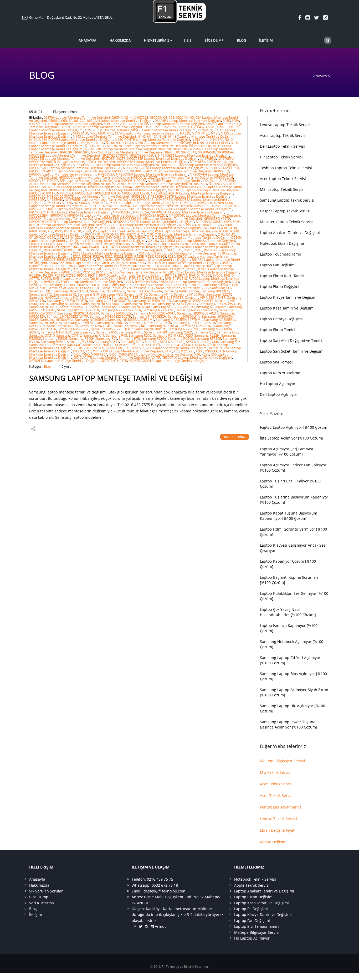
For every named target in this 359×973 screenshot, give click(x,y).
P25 (128, 228)
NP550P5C (202, 205)
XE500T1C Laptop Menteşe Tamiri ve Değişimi (197, 357)
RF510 (81, 275)
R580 (141, 262)
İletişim (266, 40)
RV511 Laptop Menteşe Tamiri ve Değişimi (85, 278)
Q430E (128, 237)
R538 (61, 259)
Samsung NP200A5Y (210, 307)
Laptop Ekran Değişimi (279, 286)
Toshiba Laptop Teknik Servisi (286, 167)
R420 (175, 243)
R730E (116, 269)
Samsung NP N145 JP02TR (163, 297)
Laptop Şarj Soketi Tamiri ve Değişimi (292, 351)
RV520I (49, 281)
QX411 (34, 243)
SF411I (200, 344)
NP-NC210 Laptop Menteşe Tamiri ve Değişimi (120, 149)
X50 (197, 354)
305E (226, 120)
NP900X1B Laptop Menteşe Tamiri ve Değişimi (103, 215)
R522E (119, 256)
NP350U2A (65, 193)
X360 (199, 351)
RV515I (170, 278)
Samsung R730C (153, 338)
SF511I (99, 348)
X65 (76, 357)
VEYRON (215, 348)
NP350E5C (75, 190)
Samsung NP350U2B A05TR (150, 322)
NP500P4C (52, 202)
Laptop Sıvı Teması (276, 362)
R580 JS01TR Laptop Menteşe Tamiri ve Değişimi (183, 262)
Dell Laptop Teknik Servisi (282, 146)
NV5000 (226, 224)
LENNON (205, 130)
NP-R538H (81, 152)
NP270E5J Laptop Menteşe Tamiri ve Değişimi (64, 158)
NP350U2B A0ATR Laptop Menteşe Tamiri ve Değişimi (192, 193)
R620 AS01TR (161, 265)
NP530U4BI (207, 202)
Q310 (69, 237)
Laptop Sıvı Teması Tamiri (256, 926)
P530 (77, 231)
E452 (200, 126)
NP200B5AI (225, 152)
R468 (95, 247)
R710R (78, 269)
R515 (178, 250)
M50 (84, 133)
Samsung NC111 (70, 297)
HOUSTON (106, 130)
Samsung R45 (116, 335)
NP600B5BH (149, 209)
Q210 (51, 237)
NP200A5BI (206, 152)
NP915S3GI (187, 224)
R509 (68, 250)
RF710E (170, 275)
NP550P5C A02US (225, 205)
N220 (100, 142)
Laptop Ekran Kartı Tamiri (282, 275)
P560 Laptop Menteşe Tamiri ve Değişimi (186, 231)
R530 (171, 256)
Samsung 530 (143, 284)
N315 (129, 142)
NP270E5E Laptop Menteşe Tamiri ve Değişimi (64, 155)
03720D (156, 117)
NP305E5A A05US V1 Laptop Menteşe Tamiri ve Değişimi (143, 183)
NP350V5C (37, 196)
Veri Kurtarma (41, 902)
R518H (144, 253)
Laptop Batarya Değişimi (281, 318)
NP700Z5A (141, 212)
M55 (93, 133)
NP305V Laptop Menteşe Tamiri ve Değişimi (81, 186)
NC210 (112, 145)
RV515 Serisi (154, 278)
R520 (76, 256)
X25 (191, 351)
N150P (218, 139)
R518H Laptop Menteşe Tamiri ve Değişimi (183, 253)
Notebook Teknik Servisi (255, 879)
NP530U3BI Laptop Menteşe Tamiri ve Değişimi (142, 202)
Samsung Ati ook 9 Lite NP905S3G (74, 288)
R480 (104, 247)
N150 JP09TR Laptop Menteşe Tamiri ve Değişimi (76, 139)
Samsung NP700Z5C (183, 329)
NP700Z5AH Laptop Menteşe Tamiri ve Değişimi (187, 212)
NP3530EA (138, 196)
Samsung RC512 (180, 338)
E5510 (210, 126)
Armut (158, 926)
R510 (77, 250)
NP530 (67, 202)
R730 (106, 269)
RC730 (70, 275)
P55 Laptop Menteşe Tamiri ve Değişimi (123, 231)
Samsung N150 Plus (189, 294)
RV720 (140, 281)
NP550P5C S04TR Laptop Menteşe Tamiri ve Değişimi (70, 209)
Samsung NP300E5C (116, 313)
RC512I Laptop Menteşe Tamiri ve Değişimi (129, 272)
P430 (223, 228)
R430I (193, 243)
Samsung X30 (39, 344)
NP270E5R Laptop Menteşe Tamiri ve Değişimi (162, 158)
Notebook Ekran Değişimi (282, 243)
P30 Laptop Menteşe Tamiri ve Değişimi (170, 228)
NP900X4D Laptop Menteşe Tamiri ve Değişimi (65, 218)
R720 (97, 269)
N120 (205, 133)
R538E (71, 259)
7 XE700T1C (122, 123)
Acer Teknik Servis (276, 783)
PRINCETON (129, 234)
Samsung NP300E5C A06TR (155, 313)
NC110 (90, 145)
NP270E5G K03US (142, 155)
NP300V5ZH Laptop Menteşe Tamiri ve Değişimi (84, 180)
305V (235, 120)
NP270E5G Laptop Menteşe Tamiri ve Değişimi (193, 155)
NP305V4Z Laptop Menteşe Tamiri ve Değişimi (152, 186)
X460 (86, 354)
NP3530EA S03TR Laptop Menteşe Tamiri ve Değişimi (188, 196)
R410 (166, 243)
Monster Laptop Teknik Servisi (286, 221)
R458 (76, 247)
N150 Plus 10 (202, 139)
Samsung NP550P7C (73, 329)
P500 (59, 231)
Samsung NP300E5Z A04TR (67, 316)
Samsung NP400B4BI (96, 325)
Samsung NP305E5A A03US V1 (130, 319)
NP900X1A (57, 215)
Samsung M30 (111, 294)
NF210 (206, 145)
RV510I (45, 278)
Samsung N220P (219, 294)
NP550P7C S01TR (125, 209)
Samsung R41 (93, 335)
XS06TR (134, 360)
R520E (86, 256)
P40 (205, 228)
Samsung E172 (40, 294)
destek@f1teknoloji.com (164, 891)
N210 (228, 139)
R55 (61, 262)
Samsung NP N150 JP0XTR (205, 297)
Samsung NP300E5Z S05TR (110, 316)
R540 (91, 259)
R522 (108, 256)
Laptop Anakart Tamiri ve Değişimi (290, 232)
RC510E (88, 272)
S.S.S (187, 40)
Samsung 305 (120, 284)
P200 (111, 228)
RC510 (76, 272)
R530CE (49, 259)
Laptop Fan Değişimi (278, 264)
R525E (139, 256)
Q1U (221, 234)
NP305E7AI (37, 186)
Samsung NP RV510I (139, 303)
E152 (147, 126)
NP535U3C (93, 205)
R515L (188, 250)
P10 (103, 228)
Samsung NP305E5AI (219, 319)
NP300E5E (214, 168)
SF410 (178, 344)
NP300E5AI (112, 168)
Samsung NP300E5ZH (149, 316)
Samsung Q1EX (180, 332)
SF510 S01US (83, 348)
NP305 (127, 180)
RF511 (93, 275)
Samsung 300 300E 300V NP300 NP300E (78, 284)
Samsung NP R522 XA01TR (192, 300)
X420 (76, 354)
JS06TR (135, 130)
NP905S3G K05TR (209, 221)
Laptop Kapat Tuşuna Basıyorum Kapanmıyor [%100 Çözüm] (288, 516)
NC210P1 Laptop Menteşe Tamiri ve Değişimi (153, 145)
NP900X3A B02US (153, 215)
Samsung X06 (207, 341)
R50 (178, 247)
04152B (169, 117)
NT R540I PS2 (208, 224)
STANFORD (114, 348)
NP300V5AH (223, 177)
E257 (174, 126)
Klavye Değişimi (274, 841)
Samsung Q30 (204, 332)
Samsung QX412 (69, 335)
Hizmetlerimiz (156, 40)
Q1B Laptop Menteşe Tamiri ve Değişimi (185, 234)
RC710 (59, 275)
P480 (42, 231)
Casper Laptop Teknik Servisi (285, 210)
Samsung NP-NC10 (74, 307)
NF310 (218, 145)
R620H (189, 265)
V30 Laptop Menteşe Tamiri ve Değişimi (177, 348)
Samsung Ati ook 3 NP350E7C (178, 284)
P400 (214, 228)
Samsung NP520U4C (130, 325)
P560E (224, 231)
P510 (68, 231)
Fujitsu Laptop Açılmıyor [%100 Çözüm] (294, 427)
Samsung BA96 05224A (144, 291)
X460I (113, 354)
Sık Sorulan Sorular (46, 891)
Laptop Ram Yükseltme (280, 372)
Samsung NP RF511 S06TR (101, 303)
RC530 (48, 275)
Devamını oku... (235, 437)
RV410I (194, 275)
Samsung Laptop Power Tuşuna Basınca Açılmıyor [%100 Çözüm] (288, 724)
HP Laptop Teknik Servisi (281, 156)
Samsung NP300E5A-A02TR (78, 313)
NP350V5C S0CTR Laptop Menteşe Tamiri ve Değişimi (88, 196)
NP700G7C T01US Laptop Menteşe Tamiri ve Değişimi (70, 212)
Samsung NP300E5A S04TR (196, 310)
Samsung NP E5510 (127, 297)
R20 (133, 243)
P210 (120, 228)
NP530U (80, 202)
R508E (58, 250)
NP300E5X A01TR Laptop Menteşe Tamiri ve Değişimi (70, 171)
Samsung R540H (82, 338)
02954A (117, 117)
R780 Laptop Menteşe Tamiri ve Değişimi (154, 269)
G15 (88, 130)
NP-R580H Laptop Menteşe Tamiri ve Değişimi (126, 152)
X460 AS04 (99, 354)
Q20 (42, 237)
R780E (191, 269)
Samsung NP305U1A (45, 322)
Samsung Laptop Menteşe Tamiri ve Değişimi (115, 378)
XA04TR (154, 357)
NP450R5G (164, 199)
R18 (126, 243)
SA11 (235, 281)
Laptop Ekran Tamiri (277, 329)
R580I (33, 265)
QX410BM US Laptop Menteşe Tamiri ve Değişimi (197, 240)
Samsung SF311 (157, 341)
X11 (96, 351)
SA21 (42, 284)
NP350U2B (83, 193)
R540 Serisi (105, 259)
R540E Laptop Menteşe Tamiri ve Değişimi (158, 259)
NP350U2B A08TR (135, 193)
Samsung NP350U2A (111, 322)
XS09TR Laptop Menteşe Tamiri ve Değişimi (175, 360)
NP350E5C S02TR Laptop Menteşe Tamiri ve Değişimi (125, 190)
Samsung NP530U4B (163, 325)
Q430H (140, 237)
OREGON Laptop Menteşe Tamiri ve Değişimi (63, 228)
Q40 (108, 237)
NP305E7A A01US (222, 183)
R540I (52, 262)
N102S (185, 133)
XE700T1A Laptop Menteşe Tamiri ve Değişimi (64, 360)
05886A (54, 120)
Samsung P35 (106, 332)
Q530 (159, 237)
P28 (136, 228)
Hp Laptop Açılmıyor (277, 383)
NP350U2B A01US (107, 193)
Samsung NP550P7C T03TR (112, 329)
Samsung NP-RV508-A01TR (172, 307)
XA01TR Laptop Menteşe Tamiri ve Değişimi (113, 357)
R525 (129, 256)
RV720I (151, 281)
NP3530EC (37, 199)
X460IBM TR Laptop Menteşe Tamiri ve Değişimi (156, 354)
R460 (86, 247)
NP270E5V (226, 158)
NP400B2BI (146, 199)
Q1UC (230, 234)
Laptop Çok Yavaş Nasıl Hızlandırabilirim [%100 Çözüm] (288, 612)
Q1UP (33, 237)
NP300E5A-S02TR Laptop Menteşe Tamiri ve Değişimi (196, 164)
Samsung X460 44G (66, 344)
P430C (233, 228)
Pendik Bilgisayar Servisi (281, 807)
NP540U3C (111, 205)
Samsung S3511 (107, 341)
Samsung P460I (130, 332)
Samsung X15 (229, 341)
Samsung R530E (55, 338)
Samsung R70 (129, 338)
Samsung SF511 (183, 341)
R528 (149, 256)
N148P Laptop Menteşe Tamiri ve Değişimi (200, 136)
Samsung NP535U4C (197, 325)
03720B (142, 117)
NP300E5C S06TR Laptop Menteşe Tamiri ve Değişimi (163, 168)
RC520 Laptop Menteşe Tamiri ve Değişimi (207, 272)
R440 (203, 243)
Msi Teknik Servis (275, 772)
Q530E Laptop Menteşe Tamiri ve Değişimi (197, 237)
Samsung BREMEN (215, 291)
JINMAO (122, 130)
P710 (96, 234)
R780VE (64, 272)
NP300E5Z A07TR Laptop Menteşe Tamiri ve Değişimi (170, 171)
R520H (98, 256)
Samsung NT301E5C (56, 332)
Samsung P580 (155, 332)
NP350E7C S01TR (42, 193)
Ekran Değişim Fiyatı (277, 830)
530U (107, 123)
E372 (192, 126)
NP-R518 (164, 149)
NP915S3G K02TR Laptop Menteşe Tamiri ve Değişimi (136, 224)
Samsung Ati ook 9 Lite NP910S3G (128, 288)
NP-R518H (180, 149)
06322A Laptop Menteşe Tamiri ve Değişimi (120, 120)
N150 (33, 139)
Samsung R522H (207, 335)
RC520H (35, 275)
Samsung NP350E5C (78, 322)
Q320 (78, 237)
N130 (215, 133)
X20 (177, 351)
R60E (63, 265)
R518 (198, 250)
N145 (141, 136)
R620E (177, 265)
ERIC (220, 126)
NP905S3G (110, 218)
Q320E (89, 237)
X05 (76, 351)
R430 (184, 243)
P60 (88, 234)
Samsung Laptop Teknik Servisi (287, 200)
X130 (168, 351)
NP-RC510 (171, 152)
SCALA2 (121, 344)
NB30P (224, 142)
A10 (135, 123)
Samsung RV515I (80, 341)
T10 (127, 348)
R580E (226, 262)
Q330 (100, 237)
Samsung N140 (160, 294)
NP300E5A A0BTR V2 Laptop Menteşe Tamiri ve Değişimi (72, 161)
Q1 (143, 234)
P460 (33, 231)
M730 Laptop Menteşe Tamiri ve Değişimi (146, 133)
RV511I (137, 278)
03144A (130, 117)
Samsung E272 (64, 294)
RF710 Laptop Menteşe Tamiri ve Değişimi (131, 275)
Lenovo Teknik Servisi (278, 818)
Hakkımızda (120, 40)
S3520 (163, 281)
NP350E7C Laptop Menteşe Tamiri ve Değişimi (203, 190)
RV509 (217, 275)
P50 (50, 231)
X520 (205, 354)
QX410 (153, 240)
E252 (165, 126)
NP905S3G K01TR (216, 218)
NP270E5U (208, 158)
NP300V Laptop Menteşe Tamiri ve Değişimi (62, 174)
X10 (88, 351)
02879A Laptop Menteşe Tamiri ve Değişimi (77, 117)
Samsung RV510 (52, 341)
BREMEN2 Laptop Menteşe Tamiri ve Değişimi (106, 126)
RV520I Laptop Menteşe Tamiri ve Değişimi (89, 281)
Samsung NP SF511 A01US (176, 303)
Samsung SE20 (132, 341)
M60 (101, 133)
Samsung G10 (88, 294)
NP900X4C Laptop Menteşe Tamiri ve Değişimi (204, 215)
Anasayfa (87, 40)
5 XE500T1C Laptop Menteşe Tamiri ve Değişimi (65, 123)
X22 (184, 351)
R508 (48, 250)
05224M (182, 117)
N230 (110, 142)
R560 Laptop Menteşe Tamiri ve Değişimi (97, 262)
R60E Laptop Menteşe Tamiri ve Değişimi (100, 265)
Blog (241, 40)
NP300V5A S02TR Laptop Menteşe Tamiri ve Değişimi (172, 177)
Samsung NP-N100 (43, 307)
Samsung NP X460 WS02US (220, 303)
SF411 (188, 344)
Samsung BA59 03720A (71, 291)
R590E (53, 265)
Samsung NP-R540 (135, 307)
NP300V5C (37, 180)
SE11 (132, 344)
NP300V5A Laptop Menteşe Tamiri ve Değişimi (94, 177)
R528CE (160, 256)
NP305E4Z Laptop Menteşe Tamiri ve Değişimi (183, 180)
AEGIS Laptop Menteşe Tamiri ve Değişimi (172, 123)
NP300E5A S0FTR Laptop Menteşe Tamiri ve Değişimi (113, 164)
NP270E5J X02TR (113, 158)
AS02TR (64, 126)
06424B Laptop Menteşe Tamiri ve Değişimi (188, 120)
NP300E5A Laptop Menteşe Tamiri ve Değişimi (152, 161)
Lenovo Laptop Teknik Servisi (285, 124)
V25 (142, 348)
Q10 (150, 234)
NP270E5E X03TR (114, 155)
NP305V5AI (57, 190)
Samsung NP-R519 (105, 307)
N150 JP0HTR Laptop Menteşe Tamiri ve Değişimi (152, 139)
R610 (137, 265)
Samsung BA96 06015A (181, 291)
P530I (87, 231)
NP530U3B (96, 202)
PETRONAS (110, 234)
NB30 (213, 142)
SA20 (33, 284)
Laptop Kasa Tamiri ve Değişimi (287, 308)
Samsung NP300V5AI (56, 319)
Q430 (117, 237)
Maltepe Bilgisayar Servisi (282, 760)
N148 (162, 136)
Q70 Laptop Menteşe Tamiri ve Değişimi (115, 240)
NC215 (194, 145)
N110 (196, 133)
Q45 (150, 237)
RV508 (206, 275)
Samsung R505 (140, 335)
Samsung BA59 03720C (107, 291)
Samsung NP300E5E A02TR (198, 313)
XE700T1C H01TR (114, 360)
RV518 (182, 278)
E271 (183, 126)
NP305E (140, 180)
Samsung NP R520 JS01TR (151, 300)
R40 (148, 243)
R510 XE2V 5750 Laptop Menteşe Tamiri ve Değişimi (122, 250)
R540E (119, 259)
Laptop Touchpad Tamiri (281, 254)
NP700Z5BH (38, 215)
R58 (133, 262)
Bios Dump (214, 40)
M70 (109, 133)
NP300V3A (106, 174)
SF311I (167, 344)
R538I (81, 259)
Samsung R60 (106, 338)
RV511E (125, 278)
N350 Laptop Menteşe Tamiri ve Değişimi (166, 142)
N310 (119, 142)
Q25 (60, 237)
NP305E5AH (197, 183)
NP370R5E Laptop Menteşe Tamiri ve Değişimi (100, 199)
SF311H (154, 344)
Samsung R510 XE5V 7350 (173, 335)
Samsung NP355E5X (62, 325)
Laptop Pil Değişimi (251, 908)
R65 (199, 265)
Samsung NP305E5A (90, 319)
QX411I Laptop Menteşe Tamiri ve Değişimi (88, 243)
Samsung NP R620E (64, 303)
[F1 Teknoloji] (179, 9)
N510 (203, 142)
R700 (207, 265)
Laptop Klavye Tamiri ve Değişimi (288, 297)
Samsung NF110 (97, 297)
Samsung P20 (83, 332)
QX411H (47, 243)
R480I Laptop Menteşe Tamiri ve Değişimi (141, 247)
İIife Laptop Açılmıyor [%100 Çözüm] (291, 438)
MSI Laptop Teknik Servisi (282, 189)
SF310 (142, 344)
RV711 (128, 281)
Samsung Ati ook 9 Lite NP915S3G (182, 288)
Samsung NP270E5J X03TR (121, 310)
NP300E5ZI (220, 171)
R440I (213, 243)
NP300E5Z (120, 171)
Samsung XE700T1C (98, 344)
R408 (156, 243)
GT (95, 130)
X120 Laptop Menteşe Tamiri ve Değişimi (131, 351)
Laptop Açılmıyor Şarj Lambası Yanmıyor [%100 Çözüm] (286, 451)
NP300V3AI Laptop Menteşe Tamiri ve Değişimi (152, 174)
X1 (82, 351)
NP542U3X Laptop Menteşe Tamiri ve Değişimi (157, 205)
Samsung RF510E (207, 338)
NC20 (101, 145)
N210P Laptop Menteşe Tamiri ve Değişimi (61, 142)
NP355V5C (55, 199)
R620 (146, 265)
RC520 (168, 272)
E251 (156, 126)
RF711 (182, 275)
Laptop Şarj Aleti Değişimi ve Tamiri (291, 340)
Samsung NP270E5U (158, 310)
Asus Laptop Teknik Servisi (283, 135)
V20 (135, 348)
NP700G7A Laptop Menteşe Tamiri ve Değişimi (196, 209)
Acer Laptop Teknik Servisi (283, 178)
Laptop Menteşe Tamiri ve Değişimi (169, 130)
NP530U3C (188, 202)
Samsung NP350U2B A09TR (194, 322)
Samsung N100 (135, 294)
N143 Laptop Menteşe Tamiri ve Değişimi (104, 136)
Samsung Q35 (227, 332)
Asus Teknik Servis (276, 795)
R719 (88, 269)
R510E (168, 250)
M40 (76, 133)
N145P (152, 136)
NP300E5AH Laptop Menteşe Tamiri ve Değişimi (66, 168)
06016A (67, 120)
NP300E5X (231, 168)
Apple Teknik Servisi (251, 885)
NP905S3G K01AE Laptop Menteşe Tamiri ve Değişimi (161, 218)
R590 (43, 265)
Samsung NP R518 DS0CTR (109, 300)
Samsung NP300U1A (184, 316)
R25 (141, 243)
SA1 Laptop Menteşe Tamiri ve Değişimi (199, 281)
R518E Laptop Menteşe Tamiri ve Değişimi (105, 253)
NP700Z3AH (122, 212)
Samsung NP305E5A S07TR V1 (179, 319)
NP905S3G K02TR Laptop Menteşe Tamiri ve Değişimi (70, 221)
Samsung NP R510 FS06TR (67, 300)
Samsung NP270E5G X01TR (78, 310)
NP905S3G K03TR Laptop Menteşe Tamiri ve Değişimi (153, 221)
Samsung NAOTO (42, 297)
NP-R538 (65, 152)
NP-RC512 (188, 152)
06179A (79, 120)
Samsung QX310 (42, 335)
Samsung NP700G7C (150, 329)
